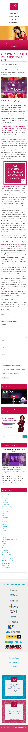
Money (4, 537)
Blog (14, 19)
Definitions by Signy (7, 507)
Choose (4, 500)
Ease (3, 509)
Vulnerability (5, 565)
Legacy (4, 530)
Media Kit (14, 671)
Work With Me (14, 22)
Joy (3, 528)
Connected (5, 502)
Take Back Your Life (7, 561)
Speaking (4, 556)
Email (3, 347)
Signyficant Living (7, 554)
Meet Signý (14, 13)
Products (4, 543)
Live (3, 533)
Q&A (3, 546)
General (4, 520)
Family (4, 515)
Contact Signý (14, 658)
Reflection (5, 548)
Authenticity (5, 494)
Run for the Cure (6, 552)
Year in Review (6, 567)
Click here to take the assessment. (14, 483)
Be (3, 496)
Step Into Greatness (7, 559)
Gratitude (4, 522)
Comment (4, 324)
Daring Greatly (6, 504)
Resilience (5, 550)
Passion (4, 541)
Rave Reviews (14, 662)
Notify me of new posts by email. (11, 373)
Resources (14, 667)
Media (3, 535)
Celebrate (5, 498)
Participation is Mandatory (9, 539)
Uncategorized (6, 563)
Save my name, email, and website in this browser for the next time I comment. (12, 364)
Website (3, 354)
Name (3, 340)
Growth (4, 524)
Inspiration (5, 526)
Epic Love (10, 310)
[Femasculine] (14, 423)
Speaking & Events (14, 16)
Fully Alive (5, 517)
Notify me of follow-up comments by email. (14, 369)
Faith (3, 513)
